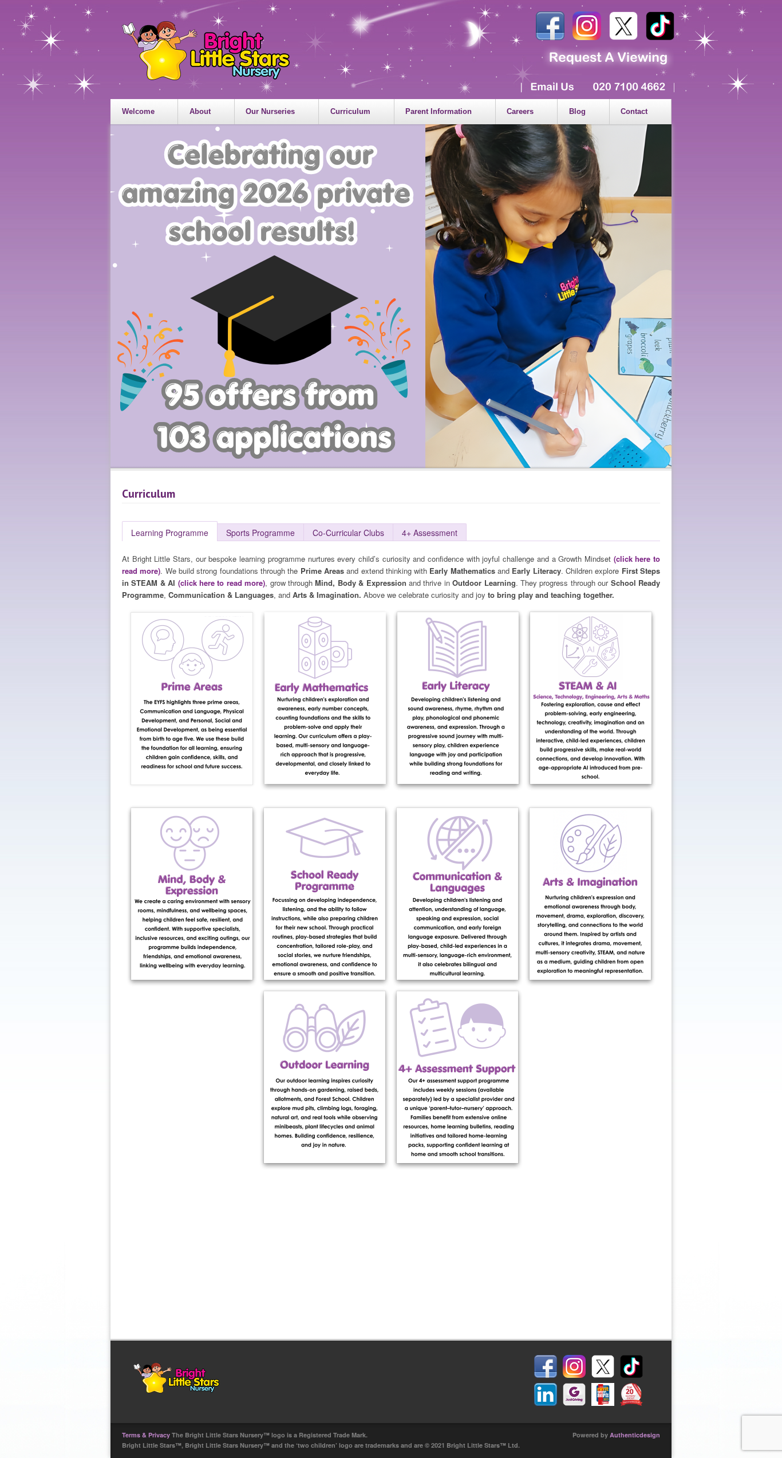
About (200, 111)
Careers (520, 111)
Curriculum (350, 111)
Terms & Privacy (146, 1435)
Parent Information (438, 111)
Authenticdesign (635, 1435)
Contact (634, 111)
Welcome (138, 111)
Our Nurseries (270, 111)
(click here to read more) (222, 582)
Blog (577, 111)
